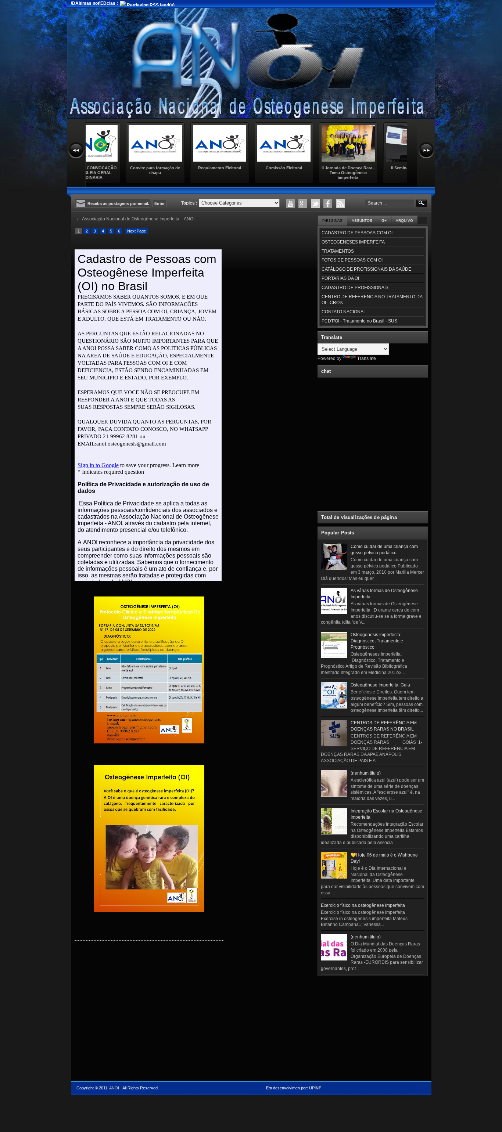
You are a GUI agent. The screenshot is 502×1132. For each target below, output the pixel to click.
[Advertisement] (373, 1025)
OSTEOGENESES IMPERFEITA (353, 242)
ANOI (114, 1088)
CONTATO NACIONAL (344, 311)
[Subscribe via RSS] (340, 203)
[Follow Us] (315, 203)
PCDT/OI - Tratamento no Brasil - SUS (359, 321)
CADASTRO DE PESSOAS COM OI (357, 232)
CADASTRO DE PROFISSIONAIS (355, 287)
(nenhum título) (366, 773)
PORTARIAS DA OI (340, 278)
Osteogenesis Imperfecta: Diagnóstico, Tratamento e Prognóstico (377, 641)
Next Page (136, 231)
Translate (366, 358)
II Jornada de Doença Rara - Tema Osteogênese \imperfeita (311, 173)
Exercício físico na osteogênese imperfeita (363, 905)
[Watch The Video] (290, 203)
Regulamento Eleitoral (182, 168)
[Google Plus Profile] (302, 203)
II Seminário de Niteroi (376, 168)
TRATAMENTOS (338, 251)
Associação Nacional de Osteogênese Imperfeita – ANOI (138, 218)
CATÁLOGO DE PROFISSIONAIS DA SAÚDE (366, 269)
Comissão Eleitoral (247, 168)
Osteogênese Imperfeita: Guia (380, 685)
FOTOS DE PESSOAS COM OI (352, 260)
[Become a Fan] (327, 203)
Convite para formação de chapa (119, 170)
